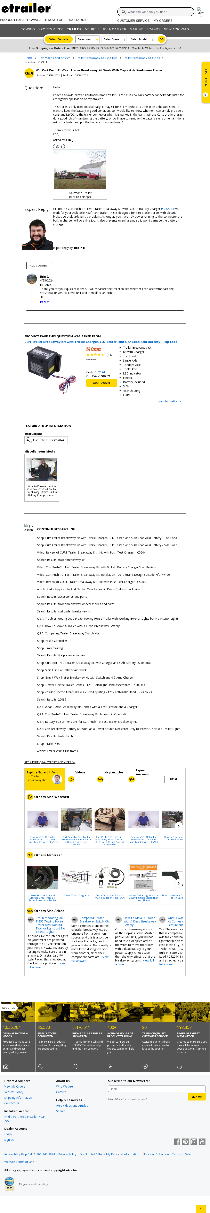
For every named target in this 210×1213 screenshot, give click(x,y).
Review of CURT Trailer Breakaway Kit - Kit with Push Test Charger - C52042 (144, 839)
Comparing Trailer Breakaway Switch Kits (95, 919)
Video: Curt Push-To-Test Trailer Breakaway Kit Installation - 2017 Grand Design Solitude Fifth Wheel (103, 575)
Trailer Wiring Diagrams (76, 895)
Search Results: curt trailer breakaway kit (64, 611)
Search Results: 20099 (51, 699)
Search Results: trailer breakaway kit (61, 560)
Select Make (111, 39)
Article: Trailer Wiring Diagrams (57, 751)
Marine (136, 29)
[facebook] (176, 1142)
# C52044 (167, 209)
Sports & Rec (51, 29)
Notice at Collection (156, 1154)
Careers (61, 1092)
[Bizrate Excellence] (9, 1184)
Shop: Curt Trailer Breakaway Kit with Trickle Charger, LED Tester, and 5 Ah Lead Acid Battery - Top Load (107, 538)
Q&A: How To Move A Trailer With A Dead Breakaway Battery (78, 626)
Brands (153, 29)
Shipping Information (18, 1097)
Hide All (173, 779)
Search (60, 1111)
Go (161, 39)
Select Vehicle (58, 39)
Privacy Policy (67, 1154)
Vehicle (92, 29)
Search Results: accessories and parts (62, 596)
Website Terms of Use (19, 1162)
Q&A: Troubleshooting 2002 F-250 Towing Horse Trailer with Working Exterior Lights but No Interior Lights (108, 618)
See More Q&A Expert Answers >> (49, 762)
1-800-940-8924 (75, 20)
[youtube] (202, 1142)
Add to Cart (101, 382)
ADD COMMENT (39, 265)
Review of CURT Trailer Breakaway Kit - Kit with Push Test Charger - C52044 (43, 839)
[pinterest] (185, 1142)
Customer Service (133, 20)
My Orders (163, 20)
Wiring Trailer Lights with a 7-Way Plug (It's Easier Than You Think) (143, 898)
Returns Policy (13, 1092)
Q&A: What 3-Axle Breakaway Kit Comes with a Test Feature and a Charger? (87, 707)
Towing (28, 29)
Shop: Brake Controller (52, 641)
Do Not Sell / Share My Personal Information (109, 1154)
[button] (179, 826)
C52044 (100, 372)
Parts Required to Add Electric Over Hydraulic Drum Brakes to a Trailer (42, 898)
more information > (168, 401)
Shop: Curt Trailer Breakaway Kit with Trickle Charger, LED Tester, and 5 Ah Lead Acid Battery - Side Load (107, 545)
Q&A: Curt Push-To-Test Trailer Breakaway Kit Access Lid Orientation (83, 714)
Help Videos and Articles (72, 1105)
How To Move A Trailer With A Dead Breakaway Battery (140, 921)
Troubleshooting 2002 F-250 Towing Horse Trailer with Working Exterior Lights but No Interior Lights (50, 925)
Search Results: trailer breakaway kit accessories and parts (75, 604)
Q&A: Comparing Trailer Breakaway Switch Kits (68, 633)
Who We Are (64, 1086)
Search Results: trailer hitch (55, 736)
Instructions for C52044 (48, 440)
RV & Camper (115, 29)
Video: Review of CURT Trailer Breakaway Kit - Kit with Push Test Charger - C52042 (92, 582)
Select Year (85, 39)
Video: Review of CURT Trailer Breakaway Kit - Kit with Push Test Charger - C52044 (92, 552)
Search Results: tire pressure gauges (61, 655)
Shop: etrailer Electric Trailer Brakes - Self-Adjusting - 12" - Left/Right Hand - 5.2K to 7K (94, 692)
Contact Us (11, 1103)
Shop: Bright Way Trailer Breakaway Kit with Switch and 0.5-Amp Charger (85, 677)
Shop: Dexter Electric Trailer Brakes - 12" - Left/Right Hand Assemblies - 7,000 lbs (91, 685)
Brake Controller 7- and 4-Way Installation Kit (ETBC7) (109, 896)
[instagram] (193, 1142)
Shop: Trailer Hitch (49, 743)
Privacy (111, 1099)
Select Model (139, 39)
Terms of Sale (181, 1154)
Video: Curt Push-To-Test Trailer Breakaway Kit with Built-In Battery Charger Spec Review (96, 567)
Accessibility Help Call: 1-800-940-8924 (29, 1154)
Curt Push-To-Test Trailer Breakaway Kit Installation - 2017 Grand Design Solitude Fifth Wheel (110, 840)
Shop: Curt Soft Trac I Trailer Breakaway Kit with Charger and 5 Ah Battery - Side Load (94, 663)
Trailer (74, 29)
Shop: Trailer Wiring (50, 648)
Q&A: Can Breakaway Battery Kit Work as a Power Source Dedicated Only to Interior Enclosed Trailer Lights (108, 729)
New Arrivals (176, 29)
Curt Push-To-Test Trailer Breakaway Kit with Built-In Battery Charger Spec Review (76, 840)
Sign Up (9, 1140)
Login (8, 1134)
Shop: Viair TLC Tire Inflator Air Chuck (62, 670)
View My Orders (14, 1086)
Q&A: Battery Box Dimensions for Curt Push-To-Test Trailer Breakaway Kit (87, 722)
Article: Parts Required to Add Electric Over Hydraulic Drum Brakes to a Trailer (88, 589)
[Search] (124, 12)
